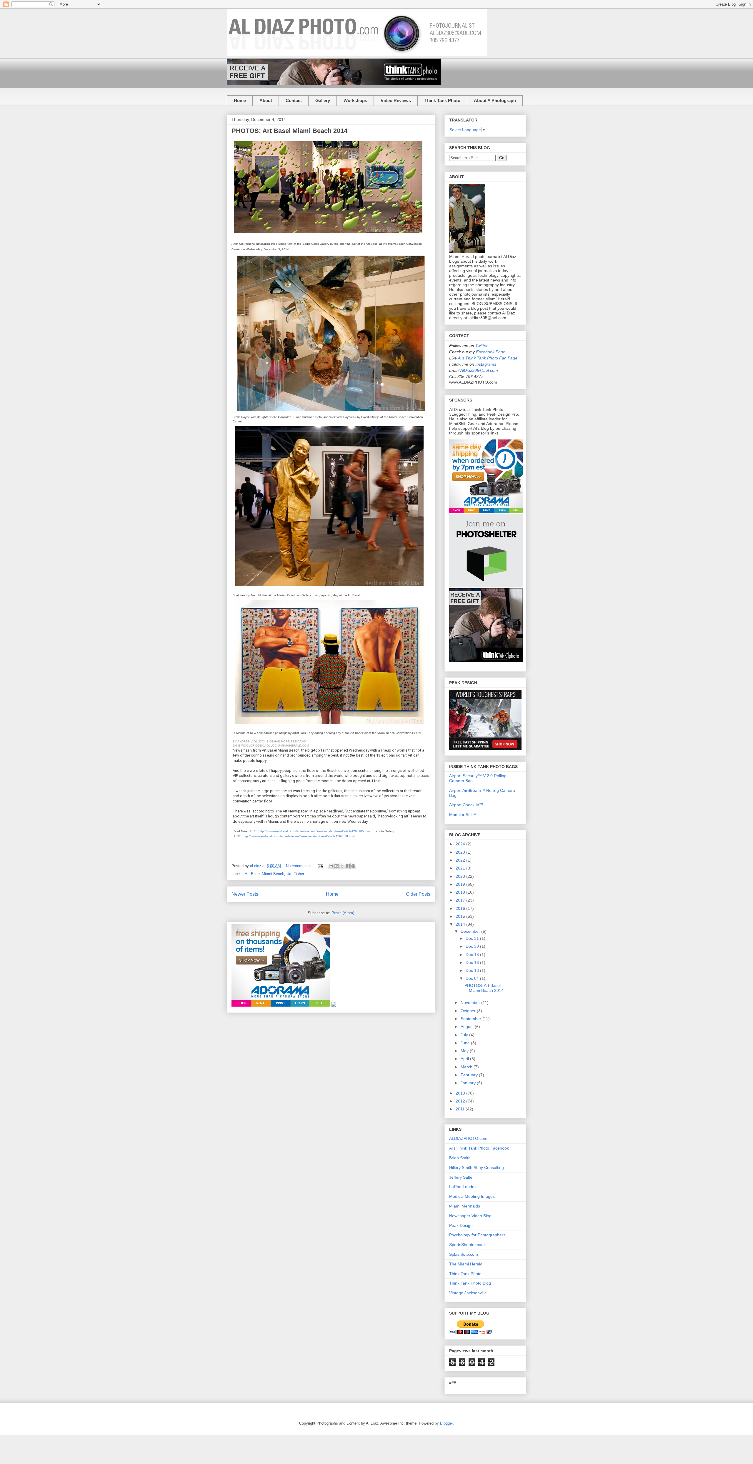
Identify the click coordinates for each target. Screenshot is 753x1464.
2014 (461, 924)
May (465, 1050)
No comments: (299, 866)
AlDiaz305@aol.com (479, 370)
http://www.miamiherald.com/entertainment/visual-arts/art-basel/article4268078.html (298, 836)
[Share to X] (342, 866)
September (471, 1018)
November (471, 1002)
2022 (461, 860)
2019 (461, 884)
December (471, 931)
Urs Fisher (295, 874)
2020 (461, 876)
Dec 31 (473, 938)
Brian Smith (460, 1157)
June (466, 1042)
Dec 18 (473, 954)
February (470, 1074)
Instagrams (485, 364)
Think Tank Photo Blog (470, 1283)
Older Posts (418, 894)
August (468, 1026)
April (465, 1058)
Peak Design (461, 1225)
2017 (461, 900)
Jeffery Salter (461, 1177)
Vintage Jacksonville (468, 1292)
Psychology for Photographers (477, 1235)
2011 (461, 1109)
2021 (461, 868)
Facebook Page (490, 351)
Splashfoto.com (463, 1254)
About (265, 100)
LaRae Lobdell (462, 1186)
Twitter (481, 345)
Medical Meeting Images (472, 1196)
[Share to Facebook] (348, 866)
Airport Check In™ (466, 804)
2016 (461, 908)
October (469, 1010)
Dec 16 (473, 962)
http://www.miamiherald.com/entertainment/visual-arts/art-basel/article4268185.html (314, 831)
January (469, 1082)
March (467, 1067)
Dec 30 (473, 946)
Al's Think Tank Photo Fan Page (487, 358)
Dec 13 (473, 970)
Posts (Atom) (342, 913)
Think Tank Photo (442, 100)
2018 (461, 892)
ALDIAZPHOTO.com (468, 1138)
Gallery (322, 100)
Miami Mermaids (464, 1206)
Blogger (446, 1423)
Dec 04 (473, 978)
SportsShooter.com (467, 1244)
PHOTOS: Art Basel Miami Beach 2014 (289, 130)
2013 (461, 1093)
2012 (461, 1101)
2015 (461, 916)
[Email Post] (320, 866)
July (465, 1034)
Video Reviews (396, 100)
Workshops (355, 100)
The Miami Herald (465, 1264)
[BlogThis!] (336, 866)
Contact (294, 100)
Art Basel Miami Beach (264, 874)
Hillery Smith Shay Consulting (476, 1167)
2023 (461, 852)
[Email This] (331, 866)
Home (240, 100)
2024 (461, 844)
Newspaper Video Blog (470, 1215)
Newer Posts (244, 894)
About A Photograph (495, 100)
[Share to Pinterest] (353, 866)
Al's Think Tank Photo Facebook (479, 1148)
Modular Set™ (462, 814)
